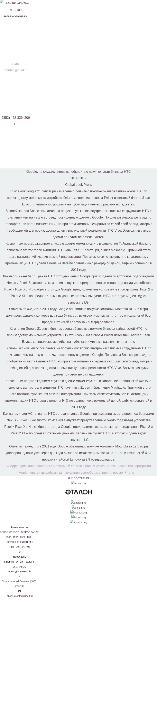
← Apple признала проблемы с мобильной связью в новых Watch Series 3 (62, 466)
